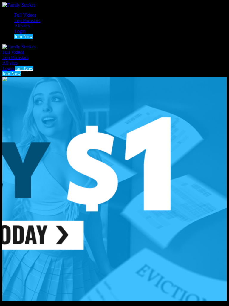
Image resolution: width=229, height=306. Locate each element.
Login (20, 31)
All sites (22, 25)
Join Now (23, 36)
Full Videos (25, 15)
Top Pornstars (27, 20)
